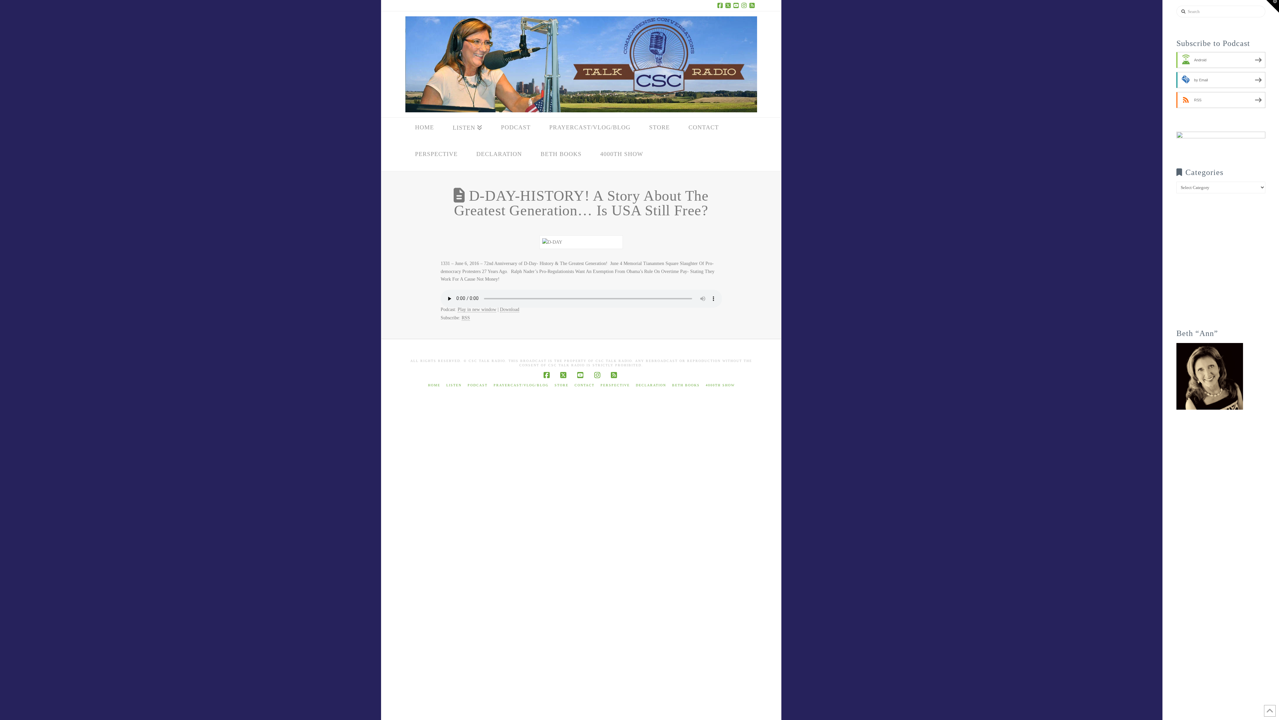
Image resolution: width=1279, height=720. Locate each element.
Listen (454, 385)
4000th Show (720, 385)
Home (434, 385)
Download (509, 309)
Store (562, 385)
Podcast (478, 385)
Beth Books (686, 385)
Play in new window (477, 309)
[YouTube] (737, 5)
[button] (1272, 6)
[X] (729, 5)
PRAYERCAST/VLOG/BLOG (521, 385)
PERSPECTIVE (615, 385)
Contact (585, 385)
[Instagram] (745, 5)
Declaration (651, 385)
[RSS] (753, 5)
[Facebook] (721, 5)
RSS (466, 317)
